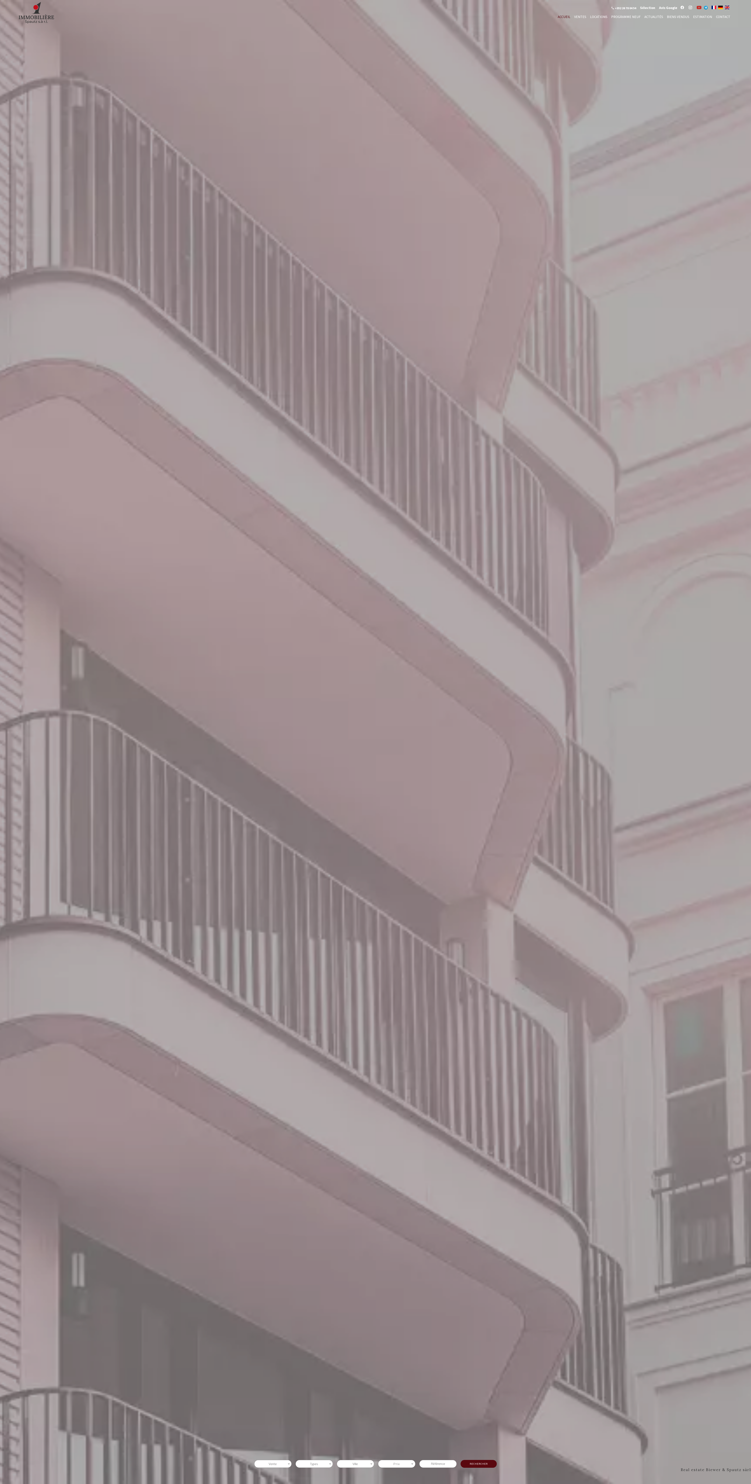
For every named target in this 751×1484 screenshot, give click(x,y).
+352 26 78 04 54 (625, 8)
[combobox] (273, 1464)
